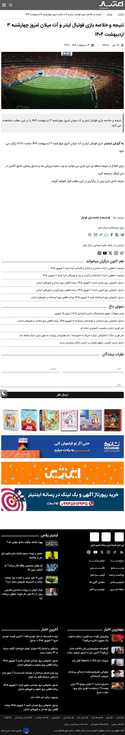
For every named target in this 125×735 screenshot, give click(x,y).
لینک (116, 173)
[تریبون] (62, 499)
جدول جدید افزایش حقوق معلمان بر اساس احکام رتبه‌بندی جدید (91, 343)
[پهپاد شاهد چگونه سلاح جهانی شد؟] (52, 544)
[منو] (4, 4)
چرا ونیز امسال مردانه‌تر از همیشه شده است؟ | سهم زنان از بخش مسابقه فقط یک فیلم (30, 675)
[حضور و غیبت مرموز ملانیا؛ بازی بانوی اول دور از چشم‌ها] (52, 555)
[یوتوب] (105, 253)
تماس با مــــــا (97, 561)
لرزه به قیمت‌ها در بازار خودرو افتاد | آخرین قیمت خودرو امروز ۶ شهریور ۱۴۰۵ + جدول (30, 638)
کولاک (6, 717)
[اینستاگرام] (116, 253)
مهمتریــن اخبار (97, 589)
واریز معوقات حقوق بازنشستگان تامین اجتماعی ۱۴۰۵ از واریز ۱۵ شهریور (89, 314)
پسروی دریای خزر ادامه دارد (44, 697)
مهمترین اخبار (114, 630)
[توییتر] (110, 253)
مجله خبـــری (117, 589)
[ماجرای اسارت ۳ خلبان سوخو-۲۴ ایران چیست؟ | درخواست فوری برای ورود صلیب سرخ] (117, 686)
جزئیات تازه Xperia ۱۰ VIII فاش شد (90, 661)
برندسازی (67, 717)
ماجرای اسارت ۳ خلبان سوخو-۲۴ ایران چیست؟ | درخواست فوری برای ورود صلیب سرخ (89, 688)
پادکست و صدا (116, 575)
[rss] (122, 553)
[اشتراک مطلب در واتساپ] (106, 236)
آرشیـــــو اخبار (97, 575)
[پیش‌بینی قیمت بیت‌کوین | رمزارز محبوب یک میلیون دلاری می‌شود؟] (117, 638)
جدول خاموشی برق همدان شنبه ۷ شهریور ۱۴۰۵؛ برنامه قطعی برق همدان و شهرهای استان (31, 707)
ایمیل (53, 369)
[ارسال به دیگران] (96, 236)
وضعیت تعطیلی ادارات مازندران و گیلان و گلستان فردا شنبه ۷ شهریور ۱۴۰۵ (87, 268)
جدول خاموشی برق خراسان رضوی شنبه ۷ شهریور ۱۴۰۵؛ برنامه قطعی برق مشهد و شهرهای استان (30, 687)
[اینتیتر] (111, 5)
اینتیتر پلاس (49, 535)
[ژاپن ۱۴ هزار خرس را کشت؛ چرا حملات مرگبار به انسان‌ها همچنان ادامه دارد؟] (52, 579)
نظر (119, 385)
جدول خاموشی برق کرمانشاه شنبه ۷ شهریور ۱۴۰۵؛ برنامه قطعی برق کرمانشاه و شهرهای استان (77, 297)
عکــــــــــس (97, 568)
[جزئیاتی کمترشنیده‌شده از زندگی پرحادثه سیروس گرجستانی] (117, 673)
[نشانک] (62, 446)
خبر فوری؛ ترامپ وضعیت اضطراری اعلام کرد (102, 328)
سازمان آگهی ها (97, 582)
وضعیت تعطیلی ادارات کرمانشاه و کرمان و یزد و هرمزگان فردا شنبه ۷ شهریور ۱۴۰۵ (83, 276)
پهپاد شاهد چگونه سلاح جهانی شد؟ (25, 542)
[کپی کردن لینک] (101, 236)
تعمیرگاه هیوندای (98, 724)
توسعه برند (96, 717)
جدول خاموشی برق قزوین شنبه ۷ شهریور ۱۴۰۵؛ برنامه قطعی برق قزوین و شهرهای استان (80, 290)
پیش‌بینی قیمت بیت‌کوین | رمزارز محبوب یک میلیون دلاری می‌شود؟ (88, 638)
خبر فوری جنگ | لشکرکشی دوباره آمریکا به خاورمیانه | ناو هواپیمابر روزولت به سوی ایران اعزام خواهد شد (71, 335)
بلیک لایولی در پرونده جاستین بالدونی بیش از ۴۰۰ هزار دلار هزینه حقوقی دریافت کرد (22, 594)
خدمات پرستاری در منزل (74, 724)
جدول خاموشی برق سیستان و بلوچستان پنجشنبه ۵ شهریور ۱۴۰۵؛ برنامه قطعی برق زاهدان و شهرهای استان (71, 321)
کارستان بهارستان (22, 717)
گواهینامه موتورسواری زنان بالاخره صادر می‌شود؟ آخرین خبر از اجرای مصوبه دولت (87, 651)
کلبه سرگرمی (41, 717)
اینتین (118, 717)
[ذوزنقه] (62, 420)
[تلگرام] (122, 253)
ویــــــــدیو (117, 568)
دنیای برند (81, 717)
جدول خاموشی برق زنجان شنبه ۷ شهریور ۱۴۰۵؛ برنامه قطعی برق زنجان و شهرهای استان (80, 283)
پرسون (54, 717)
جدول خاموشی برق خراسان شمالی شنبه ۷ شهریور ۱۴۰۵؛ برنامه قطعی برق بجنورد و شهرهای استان (30, 663)
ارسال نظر (62, 395)
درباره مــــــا (117, 561)
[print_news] (89, 235)
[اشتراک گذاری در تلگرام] (122, 236)
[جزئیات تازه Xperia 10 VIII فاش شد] (117, 662)
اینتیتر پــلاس (117, 582)
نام (119, 369)
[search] (10, 5)
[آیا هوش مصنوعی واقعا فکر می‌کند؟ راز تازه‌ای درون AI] (52, 567)
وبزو (108, 717)
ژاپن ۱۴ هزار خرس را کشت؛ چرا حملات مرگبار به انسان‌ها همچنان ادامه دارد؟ (24, 580)
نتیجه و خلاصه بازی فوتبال (94, 218)
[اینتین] (62, 473)
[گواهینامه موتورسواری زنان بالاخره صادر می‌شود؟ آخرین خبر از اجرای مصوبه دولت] (117, 650)
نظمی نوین (116, 724)
